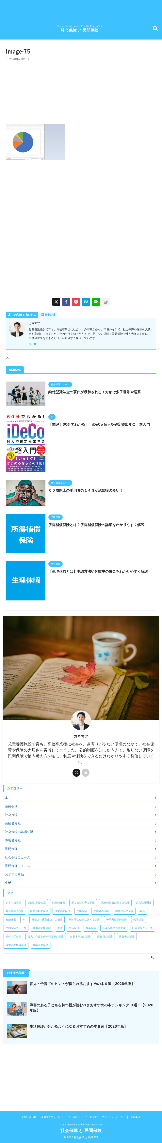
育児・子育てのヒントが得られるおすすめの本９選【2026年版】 (82, 984)
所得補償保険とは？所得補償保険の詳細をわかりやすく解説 (96, 525)
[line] (96, 302)
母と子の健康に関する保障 (84, 919)
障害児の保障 (105, 936)
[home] (35, 344)
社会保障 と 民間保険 (79, 30)
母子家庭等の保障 (116, 919)
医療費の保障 (62, 911)
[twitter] (56, 302)
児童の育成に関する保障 (115, 902)
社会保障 (91, 928)
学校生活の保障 (124, 911)
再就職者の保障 (15, 911)
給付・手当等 (13, 936)
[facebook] (66, 302)
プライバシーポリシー (113, 1117)
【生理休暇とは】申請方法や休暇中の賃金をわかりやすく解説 (98, 571)
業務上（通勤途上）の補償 (47, 919)
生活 (59, 928)
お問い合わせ (29, 1117)
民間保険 (138, 919)
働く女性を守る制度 (83, 902)
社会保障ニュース (142, 928)
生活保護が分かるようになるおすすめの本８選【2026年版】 (79, 1026)
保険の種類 (58, 902)
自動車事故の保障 (80, 936)
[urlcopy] (106, 302)
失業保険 (82, 911)
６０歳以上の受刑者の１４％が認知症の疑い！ (85, 490)
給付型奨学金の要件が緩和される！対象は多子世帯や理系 (94, 392)
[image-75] (86, 302)
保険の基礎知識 (37, 902)
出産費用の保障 (39, 911)
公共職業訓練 (143, 902)
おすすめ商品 (13, 902)
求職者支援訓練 (42, 928)
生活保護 (74, 928)
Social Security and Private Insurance (81, 1124)
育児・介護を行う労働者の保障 (46, 936)
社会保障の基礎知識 (114, 928)
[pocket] (76, 302)
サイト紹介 (71, 1117)
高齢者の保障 (40, 945)
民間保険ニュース (16, 928)
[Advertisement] (81, 90)
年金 (142, 911)
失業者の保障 (101, 911)
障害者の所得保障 (16, 945)
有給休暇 (11, 919)
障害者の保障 (127, 936)
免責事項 (135, 1117)
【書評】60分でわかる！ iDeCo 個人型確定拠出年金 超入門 (99, 424)
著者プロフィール (50, 1117)
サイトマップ (89, 1117)
